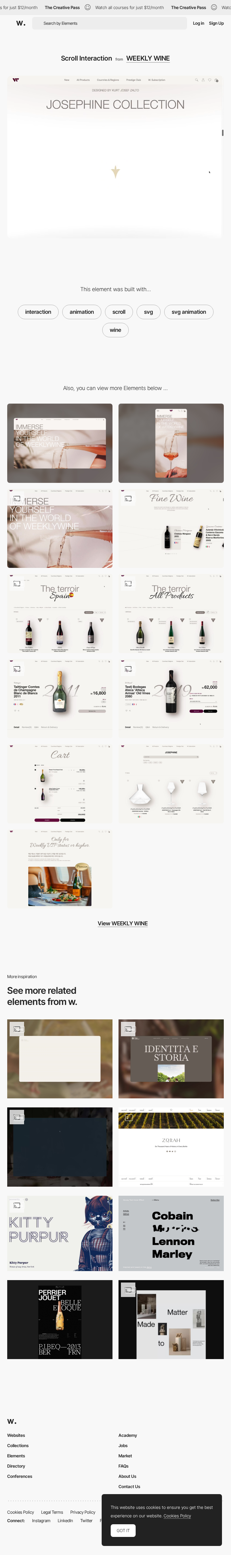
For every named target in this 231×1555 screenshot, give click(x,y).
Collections (18, 1445)
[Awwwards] (20, 23)
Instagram (41, 1520)
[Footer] (171, 1147)
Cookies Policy (20, 1512)
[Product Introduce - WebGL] (59, 698)
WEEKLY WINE (148, 58)
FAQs (123, 1465)
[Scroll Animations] (171, 1319)
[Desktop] (59, 443)
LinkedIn (65, 1520)
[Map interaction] (171, 1059)
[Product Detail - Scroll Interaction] (171, 698)
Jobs (123, 1445)
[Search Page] (171, 783)
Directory (16, 1465)
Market (125, 1455)
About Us (127, 1476)
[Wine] (59, 1319)
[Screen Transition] (171, 613)
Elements (16, 1455)
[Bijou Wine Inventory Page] (59, 1147)
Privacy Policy (82, 1512)
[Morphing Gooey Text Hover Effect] (171, 1233)
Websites (16, 1435)
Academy (128, 1435)
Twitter (86, 1520)
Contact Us (129, 1486)
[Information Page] (59, 869)
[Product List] (59, 613)
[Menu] (59, 1059)
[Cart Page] (59, 783)
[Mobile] (171, 443)
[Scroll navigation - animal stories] (59, 1233)
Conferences (19, 1476)
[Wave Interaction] (59, 528)
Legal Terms (52, 1512)
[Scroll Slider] (171, 528)
